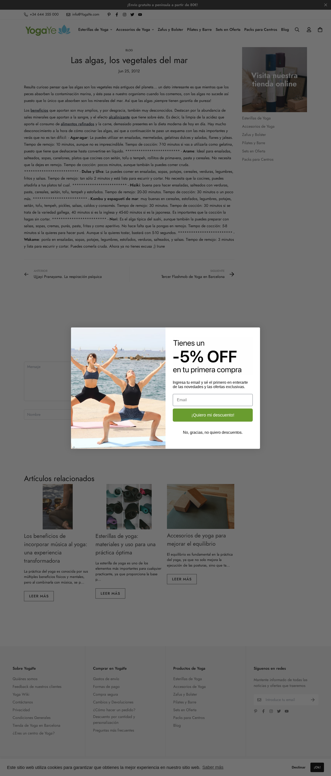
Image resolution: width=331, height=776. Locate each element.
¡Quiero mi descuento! (212, 415)
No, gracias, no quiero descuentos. (213, 432)
